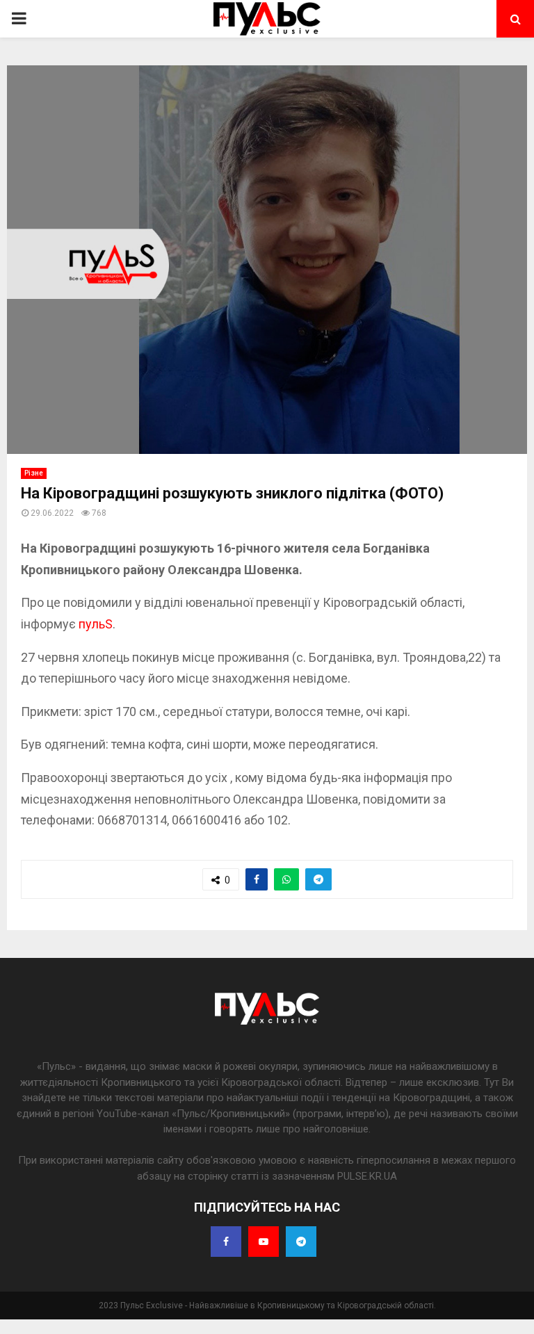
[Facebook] (226, 1241)
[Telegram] (301, 1241)
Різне (33, 473)
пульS (96, 624)
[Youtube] (263, 1241)
